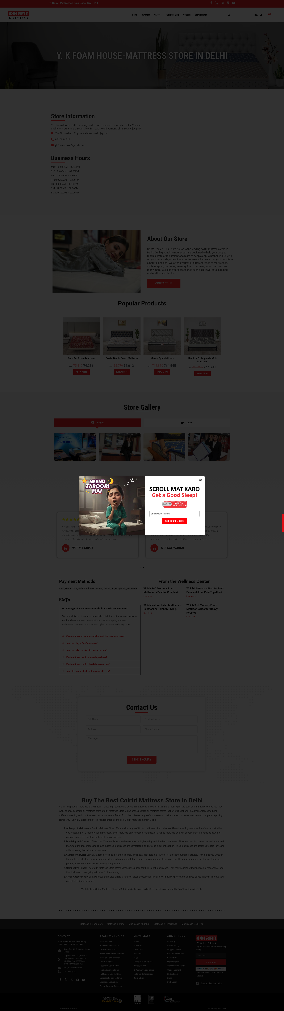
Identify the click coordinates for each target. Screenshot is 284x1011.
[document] (142, 505)
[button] (201, 480)
